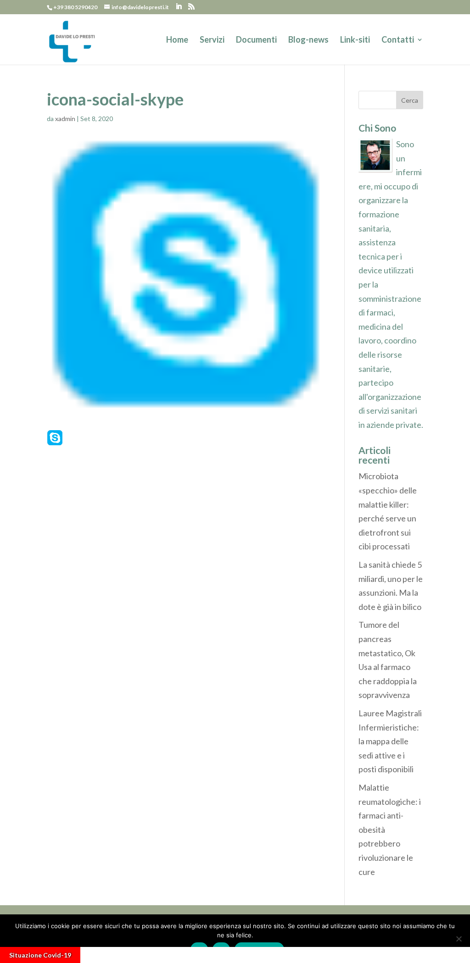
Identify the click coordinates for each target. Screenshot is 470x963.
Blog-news (308, 40)
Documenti (256, 40)
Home (177, 40)
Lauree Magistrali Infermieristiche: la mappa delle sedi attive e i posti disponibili (390, 741)
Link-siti (355, 40)
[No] (458, 938)
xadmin (65, 118)
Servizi (212, 40)
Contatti (397, 40)
